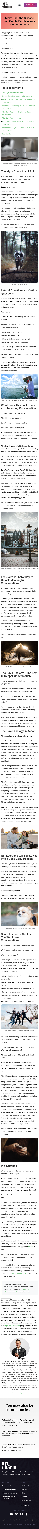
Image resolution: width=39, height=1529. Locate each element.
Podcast (24, 1496)
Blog (23, 1493)
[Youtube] (11, 1514)
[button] (19, 5)
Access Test (6, 1486)
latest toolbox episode (20, 1273)
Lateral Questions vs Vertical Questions (17, 96)
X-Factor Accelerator (9, 1493)
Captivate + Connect (12, 1326)
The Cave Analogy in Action (13, 118)
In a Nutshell (7, 134)
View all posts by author (19, 1393)
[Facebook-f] (26, 1514)
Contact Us (25, 1486)
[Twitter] (16, 1514)
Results (24, 1489)
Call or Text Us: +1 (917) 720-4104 (8, 1497)
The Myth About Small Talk (12, 93)
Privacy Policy (27, 1500)
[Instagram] (21, 1514)
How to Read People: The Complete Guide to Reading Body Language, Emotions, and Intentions (19, 1433)
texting (30, 1247)
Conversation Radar (9, 1489)
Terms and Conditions (25, 1504)
